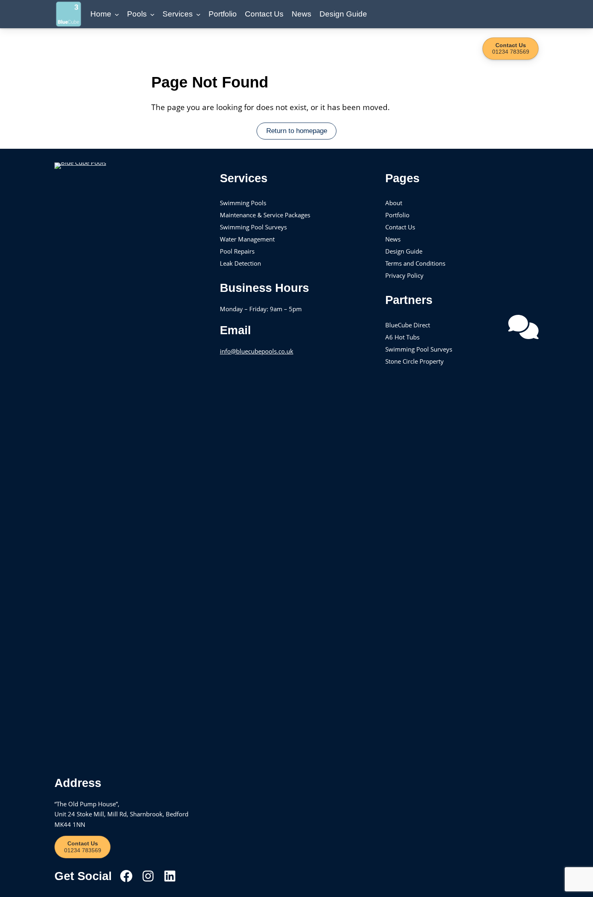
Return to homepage (296, 131)
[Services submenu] (198, 14)
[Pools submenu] (152, 14)
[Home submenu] (117, 14)
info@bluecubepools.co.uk (256, 351)
